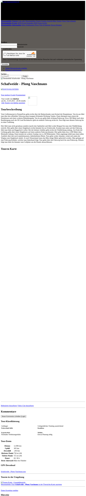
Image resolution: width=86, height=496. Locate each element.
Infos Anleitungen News (30, 25)
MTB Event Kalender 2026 (27, 23)
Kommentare (20, 95)
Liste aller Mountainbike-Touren (29, 21)
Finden (25, 76)
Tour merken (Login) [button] (8, 95)
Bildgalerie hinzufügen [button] (9, 406)
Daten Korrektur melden (9, 490)
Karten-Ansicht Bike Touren (51, 21)
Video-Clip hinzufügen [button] (25, 406)
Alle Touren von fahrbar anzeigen (13, 103)
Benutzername (22, 44)
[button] (13, 472)
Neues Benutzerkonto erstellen (16, 68)
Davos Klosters (56, 25)
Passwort (20, 47)
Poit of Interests (44, 25)
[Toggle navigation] (52, 19)
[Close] (8, 74)
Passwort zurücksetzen (13, 70)
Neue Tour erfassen (69, 21)
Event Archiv (42, 23)
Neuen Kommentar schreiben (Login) (13, 416)
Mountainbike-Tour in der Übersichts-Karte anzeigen (31, 484)
